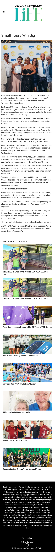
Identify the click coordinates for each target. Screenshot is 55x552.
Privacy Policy (27, 538)
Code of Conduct (27, 542)
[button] (4, 12)
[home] (27, 13)
